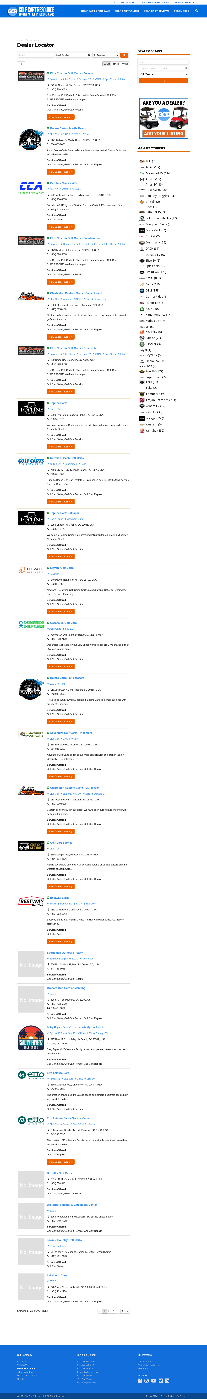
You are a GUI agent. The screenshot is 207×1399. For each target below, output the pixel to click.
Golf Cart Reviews (156, 11)
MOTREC (152, 332)
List (108, 64)
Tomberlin (54, 1078)
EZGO (77, 134)
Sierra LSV (153, 361)
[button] (200, 11)
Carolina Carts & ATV (63, 183)
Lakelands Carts (57, 1275)
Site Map (21, 1379)
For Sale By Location (86, 1382)
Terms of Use (152, 1396)
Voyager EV (153, 418)
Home (20, 40)
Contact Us (22, 1365)
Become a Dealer (184, 2)
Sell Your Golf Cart (124, 2)
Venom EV (152, 406)
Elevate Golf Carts (62, 567)
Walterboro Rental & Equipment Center (72, 1204)
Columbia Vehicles (158, 218)
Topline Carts (58, 403)
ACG (148, 161)
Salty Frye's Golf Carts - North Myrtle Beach (75, 1027)
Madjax (144, 327)
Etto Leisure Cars (58, 1072)
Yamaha (66, 299)
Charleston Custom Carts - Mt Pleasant (75, 787)
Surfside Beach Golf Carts (67, 458)
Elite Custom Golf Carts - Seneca (71, 73)
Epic (87, 299)
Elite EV (151, 260)
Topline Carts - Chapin (64, 513)
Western (151, 424)
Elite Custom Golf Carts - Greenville (73, 348)
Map (126, 64)
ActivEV (151, 167)
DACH (66, 134)
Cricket (150, 236)
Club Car (54, 134)
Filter (21, 64)
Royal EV (151, 355)
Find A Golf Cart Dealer (155, 2)
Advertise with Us (25, 1372)
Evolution (54, 79)
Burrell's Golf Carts (59, 1173)
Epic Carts (110, 79)
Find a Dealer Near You (87, 1372)
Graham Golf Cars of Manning (66, 988)
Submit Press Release (27, 1375)
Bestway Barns (59, 897)
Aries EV (151, 184)
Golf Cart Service (61, 842)
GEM (149, 290)
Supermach (70, 464)
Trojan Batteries (57, 1246)
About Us (21, 1361)
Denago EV (84, 79)
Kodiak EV (55, 464)
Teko (122, 79)
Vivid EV (151, 412)
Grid (117, 64)
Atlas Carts (68, 79)
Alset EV (151, 179)
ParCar (150, 338)
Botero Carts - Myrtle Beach (68, 128)
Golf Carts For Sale (95, 11)
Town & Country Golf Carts (64, 1240)
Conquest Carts (75, 519)
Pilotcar (151, 344)
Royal (143, 350)
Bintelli (52, 903)
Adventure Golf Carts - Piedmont (71, 732)
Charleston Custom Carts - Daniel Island (76, 293)
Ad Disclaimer (183, 1396)
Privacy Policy (167, 1396)
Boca (83, 464)
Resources (181, 11)
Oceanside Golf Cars (63, 622)
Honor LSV (86, 1033)
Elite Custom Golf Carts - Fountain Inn (75, 238)
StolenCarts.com (145, 1368)
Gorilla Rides (56, 409)
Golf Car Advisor (145, 1361)
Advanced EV (154, 173)
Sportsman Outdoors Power (65, 952)
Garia (79, 1078)
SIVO (149, 366)
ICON (97, 79)
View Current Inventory (60, 117)
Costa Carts (154, 230)
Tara (149, 382)
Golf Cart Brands (85, 1368)
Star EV (53, 189)
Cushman (87, 958)
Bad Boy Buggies (58, 958)
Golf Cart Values (126, 11)
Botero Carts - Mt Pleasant (67, 677)
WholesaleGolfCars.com (148, 1365)
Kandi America (155, 314)
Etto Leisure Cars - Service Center (69, 1118)
